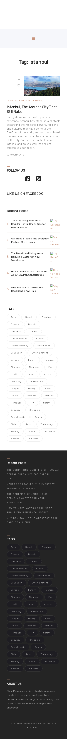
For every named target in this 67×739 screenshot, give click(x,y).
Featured (12, 101)
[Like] (19, 85)
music (48, 388)
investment (37, 381)
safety (47, 403)
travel (32, 431)
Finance (15, 367)
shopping (34, 410)
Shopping (26, 101)
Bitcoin (32, 324)
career (34, 331)
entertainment (40, 353)
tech (28, 424)
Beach (29, 317)
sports (38, 417)
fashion (49, 360)
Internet (48, 374)
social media (18, 417)
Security (15, 410)
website (15, 438)
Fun (50, 367)
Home (31, 374)
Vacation (50, 431)
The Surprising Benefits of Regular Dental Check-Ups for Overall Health (28, 224)
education (16, 353)
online (14, 396)
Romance (16, 403)
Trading (15, 431)
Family (32, 360)
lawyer (15, 388)
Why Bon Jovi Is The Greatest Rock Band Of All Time (27, 289)
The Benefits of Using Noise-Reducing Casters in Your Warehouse (27, 257)
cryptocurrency (19, 346)
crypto (40, 338)
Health (14, 374)
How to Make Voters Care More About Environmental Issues (29, 273)
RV (32, 403)
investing (16, 381)
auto (13, 317)
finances (34, 367)
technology (47, 424)
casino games (19, 338)
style (14, 424)
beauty (15, 324)
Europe (15, 360)
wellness (33, 438)
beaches (46, 317)
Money (32, 388)
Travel (39, 101)
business (16, 331)
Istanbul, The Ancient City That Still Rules (32, 109)
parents (32, 396)
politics (49, 396)
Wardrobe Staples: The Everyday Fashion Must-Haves (30, 240)
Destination (44, 346)
